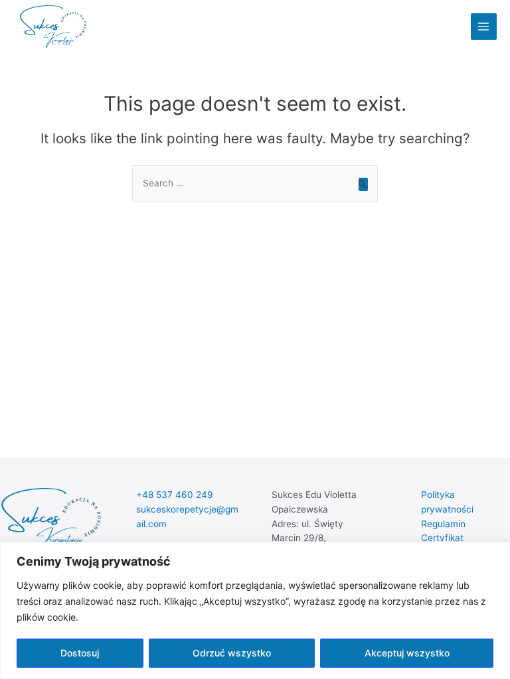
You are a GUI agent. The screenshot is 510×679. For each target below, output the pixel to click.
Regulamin (443, 524)
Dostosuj (79, 652)
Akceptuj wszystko (407, 652)
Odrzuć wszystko (232, 652)
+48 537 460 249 (174, 494)
